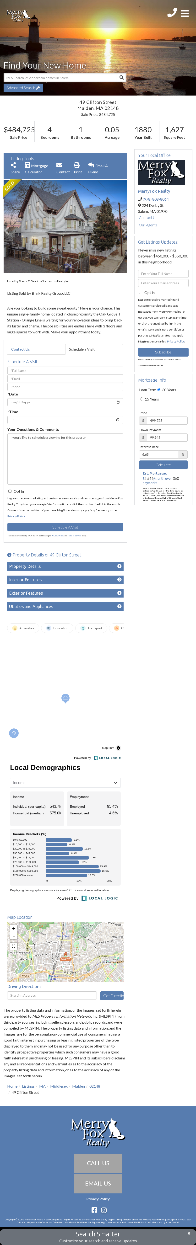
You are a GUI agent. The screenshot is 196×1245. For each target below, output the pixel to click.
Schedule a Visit (82, 349)
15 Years (151, 399)
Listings (28, 1086)
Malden (78, 1086)
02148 (94, 1086)
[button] (122, 77)
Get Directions (113, 995)
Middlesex (59, 1086)
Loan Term (147, 389)
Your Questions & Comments (33, 429)
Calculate (163, 464)
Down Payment (151, 430)
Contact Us (20, 349)
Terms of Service (74, 535)
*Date (12, 394)
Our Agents (148, 225)
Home (12, 1086)
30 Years (168, 389)
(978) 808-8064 (156, 199)
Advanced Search (20, 87)
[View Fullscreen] (13, 946)
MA (42, 1086)
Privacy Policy (16, 516)
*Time (12, 411)
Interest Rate (149, 447)
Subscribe (163, 352)
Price (143, 413)
